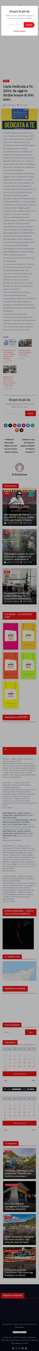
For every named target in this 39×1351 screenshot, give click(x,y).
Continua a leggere (19, 31)
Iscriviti (29, 25)
